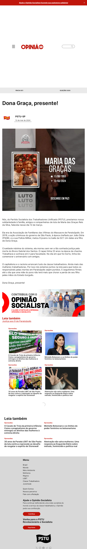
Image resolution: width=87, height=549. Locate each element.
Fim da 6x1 (19, 90)
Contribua (31, 514)
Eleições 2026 (65, 90)
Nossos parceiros (30, 491)
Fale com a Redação (31, 494)
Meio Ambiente (29, 470)
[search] (72, 46)
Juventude (27, 484)
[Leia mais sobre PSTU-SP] (7, 118)
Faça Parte (31, 527)
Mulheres (26, 473)
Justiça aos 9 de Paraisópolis (16, 321)
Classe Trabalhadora (31, 481)
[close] (84, 3)
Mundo (25, 468)
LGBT (25, 478)
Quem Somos (28, 489)
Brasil (25, 465)
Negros (26, 476)
